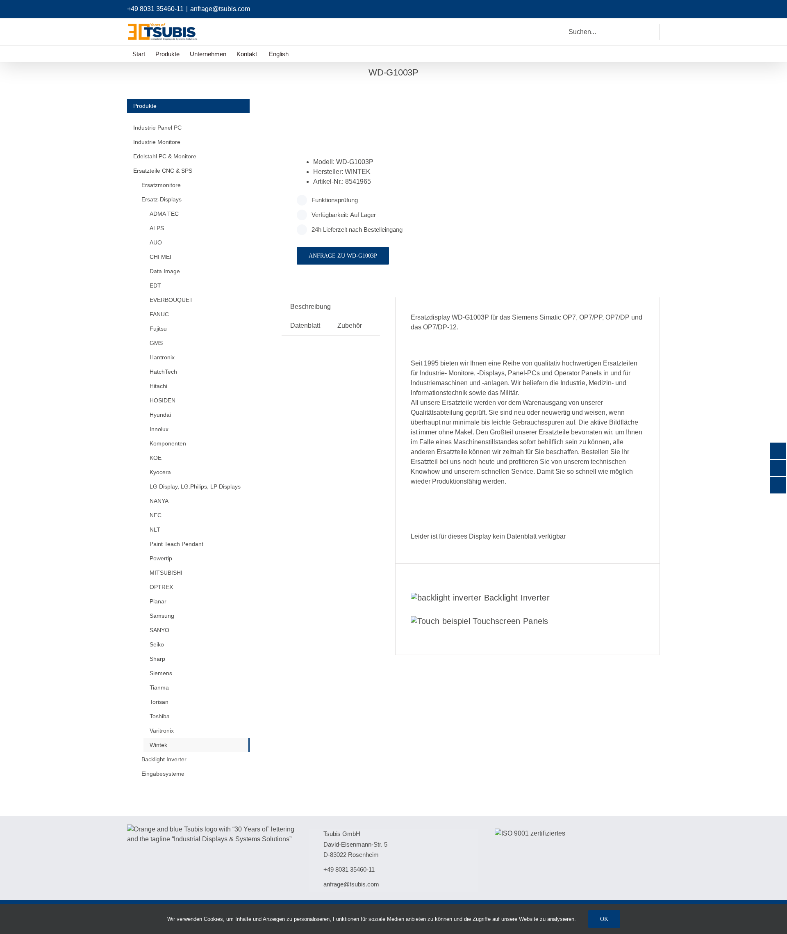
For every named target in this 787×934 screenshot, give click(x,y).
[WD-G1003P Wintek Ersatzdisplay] (372, 109)
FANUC (159, 314)
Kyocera (160, 472)
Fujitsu (158, 328)
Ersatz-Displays (161, 199)
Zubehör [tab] (349, 325)
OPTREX (161, 587)
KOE (155, 457)
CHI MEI (160, 256)
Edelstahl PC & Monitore (164, 156)
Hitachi (158, 386)
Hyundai (160, 414)
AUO (156, 242)
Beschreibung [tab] (310, 306)
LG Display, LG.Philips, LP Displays (195, 486)
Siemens (161, 673)
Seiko (157, 644)
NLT (155, 529)
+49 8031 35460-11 (155, 8)
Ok (604, 919)
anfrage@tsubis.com (220, 8)
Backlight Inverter (517, 597)
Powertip (161, 558)
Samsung (162, 615)
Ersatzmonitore (161, 185)
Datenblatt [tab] (305, 325)
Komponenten (168, 443)
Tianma (159, 687)
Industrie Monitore (156, 142)
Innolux (159, 429)
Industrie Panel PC (157, 127)
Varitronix (162, 730)
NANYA (159, 501)
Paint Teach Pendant (176, 544)
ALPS (157, 228)
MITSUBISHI (166, 572)
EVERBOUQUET (171, 300)
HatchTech (163, 371)
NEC (155, 515)
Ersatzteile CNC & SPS (162, 170)
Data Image (165, 271)
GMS (156, 343)
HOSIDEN (162, 400)
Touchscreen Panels (510, 621)
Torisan (159, 702)
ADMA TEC (164, 213)
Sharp (157, 658)
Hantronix (162, 357)
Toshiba (160, 716)
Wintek (158, 745)
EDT (155, 285)
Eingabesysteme (162, 773)
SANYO (159, 630)
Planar (158, 601)
